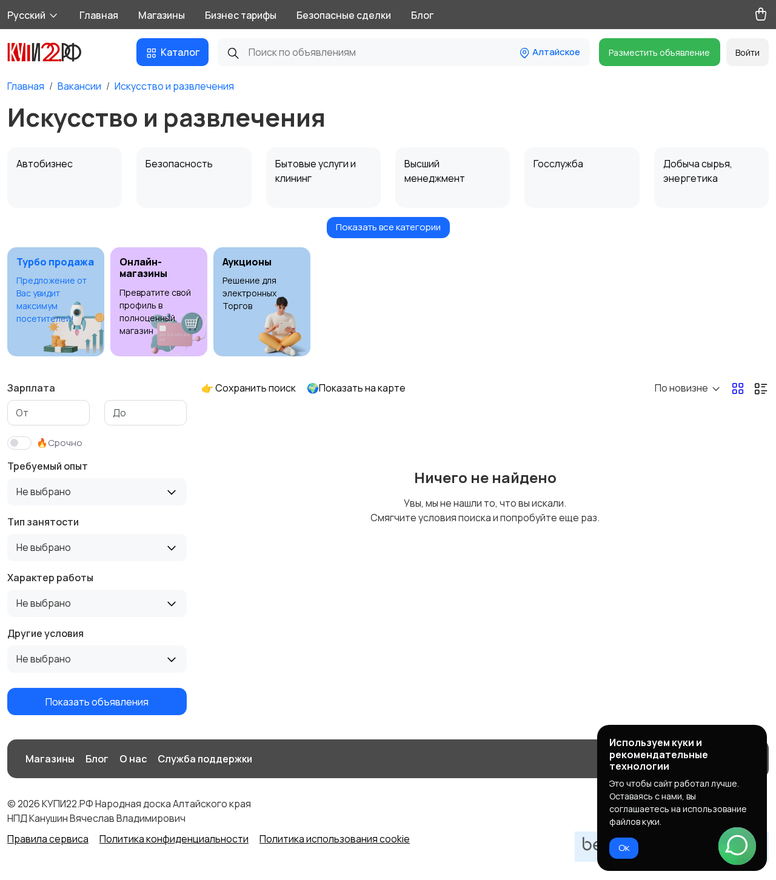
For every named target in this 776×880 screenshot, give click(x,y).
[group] (55, 301)
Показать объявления (97, 701)
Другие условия (45, 633)
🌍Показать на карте (356, 388)
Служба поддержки (205, 758)
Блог (422, 15)
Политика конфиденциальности (174, 838)
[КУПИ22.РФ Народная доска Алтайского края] (53, 52)
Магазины (161, 15)
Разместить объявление (659, 52)
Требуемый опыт (47, 466)
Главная (98, 15)
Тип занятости (43, 521)
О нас (133, 758)
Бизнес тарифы (240, 15)
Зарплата (31, 388)
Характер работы (50, 577)
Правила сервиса (48, 838)
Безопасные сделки (343, 15)
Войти (747, 52)
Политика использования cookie (334, 838)
